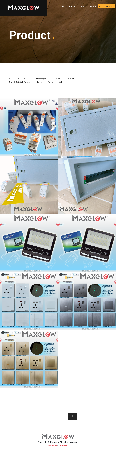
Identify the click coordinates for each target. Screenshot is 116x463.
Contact (92, 7)
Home (62, 7)
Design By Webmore (58, 446)
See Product (44, 150)
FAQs (82, 7)
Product (72, 7)
